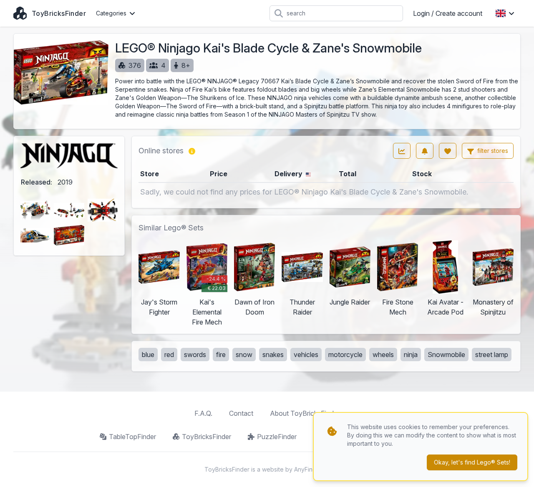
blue (148, 354)
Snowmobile (446, 354)
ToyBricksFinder (206, 436)
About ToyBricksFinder (305, 413)
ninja (411, 354)
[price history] (402, 151)
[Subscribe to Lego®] (424, 151)
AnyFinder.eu (312, 469)
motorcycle (345, 354)
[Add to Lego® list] (447, 151)
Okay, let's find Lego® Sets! (472, 462)
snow (244, 354)
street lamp (491, 354)
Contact (241, 413)
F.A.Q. (203, 413)
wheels (383, 354)
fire (221, 354)
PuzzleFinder (277, 436)
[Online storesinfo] (192, 150)
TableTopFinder (132, 436)
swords (195, 354)
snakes (273, 354)
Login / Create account (447, 13)
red (169, 354)
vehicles (306, 354)
